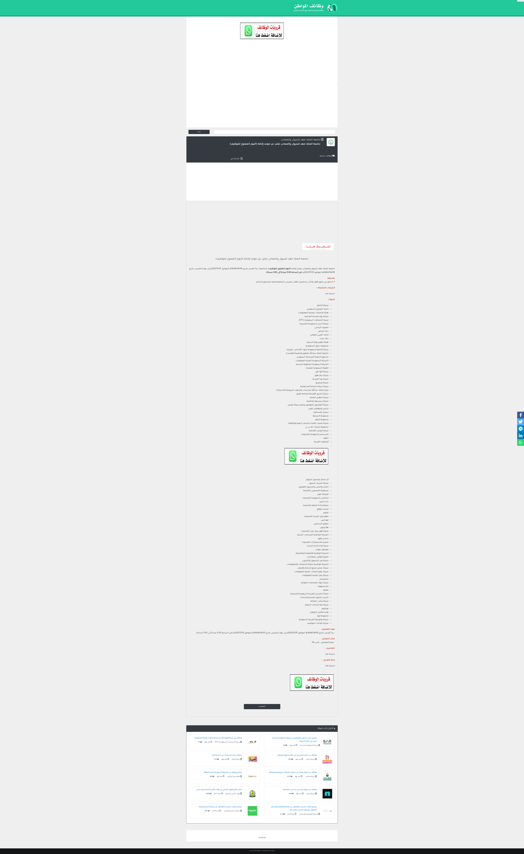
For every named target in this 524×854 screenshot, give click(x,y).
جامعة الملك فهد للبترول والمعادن (300, 140)
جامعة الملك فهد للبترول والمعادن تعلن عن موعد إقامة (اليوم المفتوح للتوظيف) (262, 259)
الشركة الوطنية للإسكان (308, 814)
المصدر (262, 707)
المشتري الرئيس (233, 777)
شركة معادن (310, 777)
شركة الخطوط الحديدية (309, 745)
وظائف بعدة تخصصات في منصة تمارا (227, 755)
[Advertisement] (262, 63)
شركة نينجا (310, 794)
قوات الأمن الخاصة (232, 794)
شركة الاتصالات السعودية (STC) (227, 742)
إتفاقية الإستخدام (255, 851)
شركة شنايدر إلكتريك (231, 811)
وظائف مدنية (326, 156)
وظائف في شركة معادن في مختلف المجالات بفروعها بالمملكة (293, 772)
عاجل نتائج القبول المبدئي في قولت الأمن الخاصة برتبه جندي (219, 790)
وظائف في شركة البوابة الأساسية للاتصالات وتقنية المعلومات (218, 738)
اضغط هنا (330, 654)
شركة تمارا (235, 759)
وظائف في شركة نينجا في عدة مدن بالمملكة (300, 790)
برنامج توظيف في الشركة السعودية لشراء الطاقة (223, 772)
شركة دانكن (310, 759)
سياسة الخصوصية (268, 851)
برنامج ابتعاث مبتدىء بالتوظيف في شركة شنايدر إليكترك (220, 807)
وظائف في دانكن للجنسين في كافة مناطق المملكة (297, 755)
